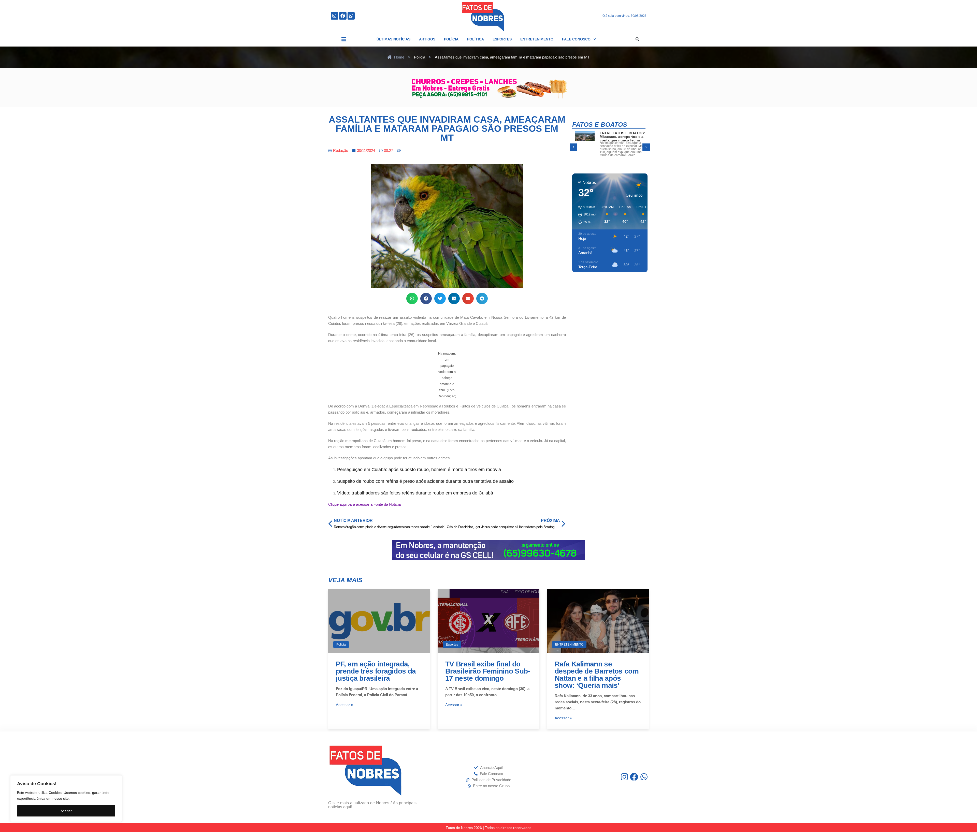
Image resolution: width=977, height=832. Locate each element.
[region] (66, 798)
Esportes (452, 644)
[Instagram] (334, 16)
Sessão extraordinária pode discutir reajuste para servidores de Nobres (619, 138)
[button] (343, 39)
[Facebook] (343, 16)
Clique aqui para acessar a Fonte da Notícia (364, 504)
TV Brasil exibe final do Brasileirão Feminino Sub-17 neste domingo (487, 671)
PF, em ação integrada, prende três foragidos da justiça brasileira (376, 671)
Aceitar (66, 811)
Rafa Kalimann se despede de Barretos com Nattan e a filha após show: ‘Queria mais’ (597, 674)
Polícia (341, 644)
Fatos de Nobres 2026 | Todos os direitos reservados (488, 828)
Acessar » (344, 705)
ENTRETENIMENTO (569, 644)
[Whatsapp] (351, 16)
